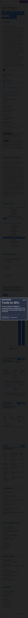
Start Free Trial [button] (6, 317)
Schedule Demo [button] (13, 317)
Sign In (24, 300)
